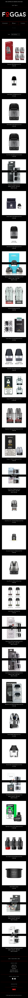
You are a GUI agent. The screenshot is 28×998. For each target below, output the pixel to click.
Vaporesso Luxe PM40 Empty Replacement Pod (14, 704)
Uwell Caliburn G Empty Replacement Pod (14, 338)
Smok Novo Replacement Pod (14, 185)
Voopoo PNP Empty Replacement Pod (14, 398)
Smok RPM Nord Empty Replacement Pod (14, 794)
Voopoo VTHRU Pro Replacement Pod (14, 459)
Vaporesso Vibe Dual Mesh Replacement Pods (14, 429)
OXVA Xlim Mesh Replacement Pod (14, 368)
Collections (14, 958)
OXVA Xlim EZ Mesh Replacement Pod (14, 246)
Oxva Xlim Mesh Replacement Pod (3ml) (14, 154)
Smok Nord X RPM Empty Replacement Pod (14, 948)
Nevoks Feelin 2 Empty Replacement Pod (14, 764)
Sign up (16, 5)
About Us (14, 965)
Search (14, 968)
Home (9, 958)
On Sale (14, 171)
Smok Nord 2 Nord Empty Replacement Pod (14, 672)
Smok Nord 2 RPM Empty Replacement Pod (14, 641)
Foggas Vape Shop (10, 995)
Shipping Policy (14, 970)
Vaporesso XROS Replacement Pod (14, 64)
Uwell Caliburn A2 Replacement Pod (14, 94)
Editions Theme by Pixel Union (18, 995)
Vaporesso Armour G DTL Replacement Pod (14, 826)
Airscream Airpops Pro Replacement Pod (14, 550)
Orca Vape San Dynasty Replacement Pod (14, 856)
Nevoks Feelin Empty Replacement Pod (14, 216)
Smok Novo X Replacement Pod (14, 489)
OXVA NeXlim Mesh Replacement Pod (14, 124)
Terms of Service (14, 971)
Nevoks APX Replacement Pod (14, 308)
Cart (14, 23)
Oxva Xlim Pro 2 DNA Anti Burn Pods (14, 581)
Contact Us (14, 967)
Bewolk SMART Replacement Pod (14, 734)
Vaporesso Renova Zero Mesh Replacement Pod (14, 276)
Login (13, 5)
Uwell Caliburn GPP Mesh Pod (14, 611)
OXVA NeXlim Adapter (14, 886)
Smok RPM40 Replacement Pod (14, 916)
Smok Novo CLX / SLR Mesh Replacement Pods (14, 520)
